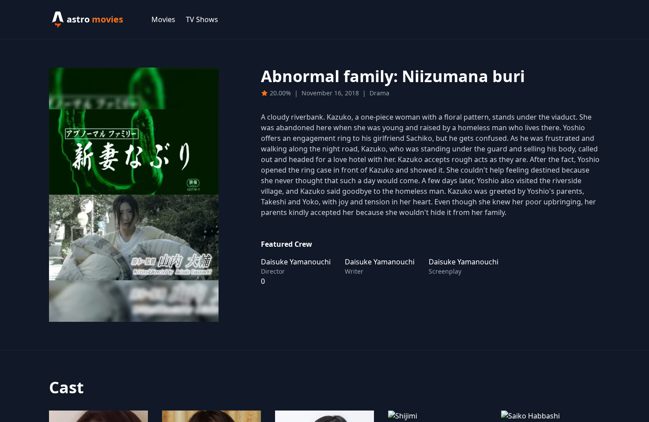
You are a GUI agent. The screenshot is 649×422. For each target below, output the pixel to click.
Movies (163, 19)
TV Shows (202, 19)
